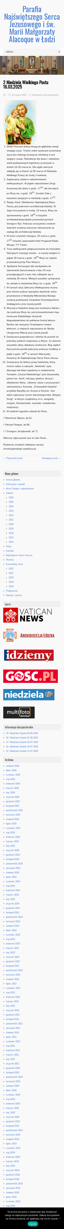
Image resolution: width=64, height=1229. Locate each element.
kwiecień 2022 (13, 997)
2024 (11, 506)
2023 (11, 511)
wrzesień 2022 (13, 974)
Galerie (9, 493)
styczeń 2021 (12, 1063)
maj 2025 (10, 832)
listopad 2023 (12, 912)
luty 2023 (10, 952)
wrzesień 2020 (13, 1081)
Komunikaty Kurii (14, 564)
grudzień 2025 (13, 801)
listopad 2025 (12, 806)
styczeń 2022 (12, 1010)
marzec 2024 (12, 894)
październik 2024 (14, 863)
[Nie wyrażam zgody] (59, 1218)
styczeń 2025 (12, 850)
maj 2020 (10, 1099)
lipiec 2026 (11, 770)
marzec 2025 (12, 841)
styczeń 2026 (12, 797)
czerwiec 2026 (13, 774)
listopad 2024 (12, 859)
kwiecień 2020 (13, 1103)
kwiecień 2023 (13, 943)
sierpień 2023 (12, 926)
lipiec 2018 (11, 1197)
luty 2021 (10, 1059)
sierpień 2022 (12, 979)
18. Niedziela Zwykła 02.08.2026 (22, 737)
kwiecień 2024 (13, 890)
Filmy (8, 546)
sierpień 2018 (12, 1192)
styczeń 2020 (12, 1117)
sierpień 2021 (12, 1032)
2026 (11, 497)
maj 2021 (10, 1046)
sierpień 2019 (12, 1139)
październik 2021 (14, 1023)
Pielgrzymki (12, 591)
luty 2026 (10, 792)
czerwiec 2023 (13, 934)
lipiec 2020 (11, 1090)
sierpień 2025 (12, 819)
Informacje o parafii (15, 484)
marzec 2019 (12, 1161)
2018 (11, 533)
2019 (11, 528)
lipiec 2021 (11, 1037)
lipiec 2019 (11, 1143)
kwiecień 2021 (13, 1050)
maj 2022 (10, 992)
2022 (11, 515)
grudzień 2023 (13, 908)
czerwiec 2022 (13, 988)
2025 (11, 502)
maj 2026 (10, 779)
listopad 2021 (12, 1019)
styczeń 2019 (12, 1170)
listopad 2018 (12, 1179)
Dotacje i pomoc (14, 595)
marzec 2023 (12, 948)
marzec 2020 (12, 1108)
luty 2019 (10, 1166)
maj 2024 (10, 886)
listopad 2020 (12, 1072)
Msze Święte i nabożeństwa (20, 488)
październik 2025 (14, 810)
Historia (9, 559)
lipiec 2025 (11, 823)
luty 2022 (10, 1006)
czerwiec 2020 (13, 1094)
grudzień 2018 (13, 1174)
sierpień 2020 (12, 1086)
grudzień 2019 (13, 1121)
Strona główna (13, 479)
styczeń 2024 (12, 903)
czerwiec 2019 (13, 1148)
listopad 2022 (12, 966)
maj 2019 (10, 1152)
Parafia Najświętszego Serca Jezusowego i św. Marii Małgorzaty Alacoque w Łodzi (32, 23)
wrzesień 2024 (13, 868)
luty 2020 (10, 1112)
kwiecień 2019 (13, 1157)
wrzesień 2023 (13, 921)
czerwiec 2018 (13, 1201)
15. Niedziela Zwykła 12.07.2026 (22, 751)
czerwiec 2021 (13, 1041)
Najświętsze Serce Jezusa (19, 555)
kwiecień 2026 (13, 783)
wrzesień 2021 (13, 1028)
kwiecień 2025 (13, 837)
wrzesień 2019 (13, 1134)
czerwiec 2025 (13, 828)
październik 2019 (14, 1130)
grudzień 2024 (13, 854)
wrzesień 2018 (13, 1188)
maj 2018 (10, 1206)
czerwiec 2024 (13, 881)
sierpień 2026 (12, 766)
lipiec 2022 (11, 983)
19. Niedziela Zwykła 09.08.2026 (22, 733)
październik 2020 (14, 1077)
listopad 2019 (12, 1126)
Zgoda (32, 1224)
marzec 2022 (12, 1001)
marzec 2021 (12, 1054)
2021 (11, 519)
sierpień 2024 (12, 872)
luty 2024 (10, 899)
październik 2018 (14, 1183)
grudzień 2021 (13, 1014)
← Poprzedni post (13, 458)
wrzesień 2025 (13, 814)
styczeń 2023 (12, 957)
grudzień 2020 (13, 1068)
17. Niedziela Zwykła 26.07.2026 (22, 742)
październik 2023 (14, 917)
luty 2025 (10, 846)
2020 (11, 524)
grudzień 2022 (13, 961)
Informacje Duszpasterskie (45, 95)
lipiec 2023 (11, 930)
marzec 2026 (12, 788)
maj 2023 (10, 939)
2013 (11, 542)
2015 (11, 537)
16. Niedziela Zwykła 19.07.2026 (22, 746)
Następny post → (51, 458)
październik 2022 (14, 970)
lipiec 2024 (11, 877)
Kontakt (10, 551)
